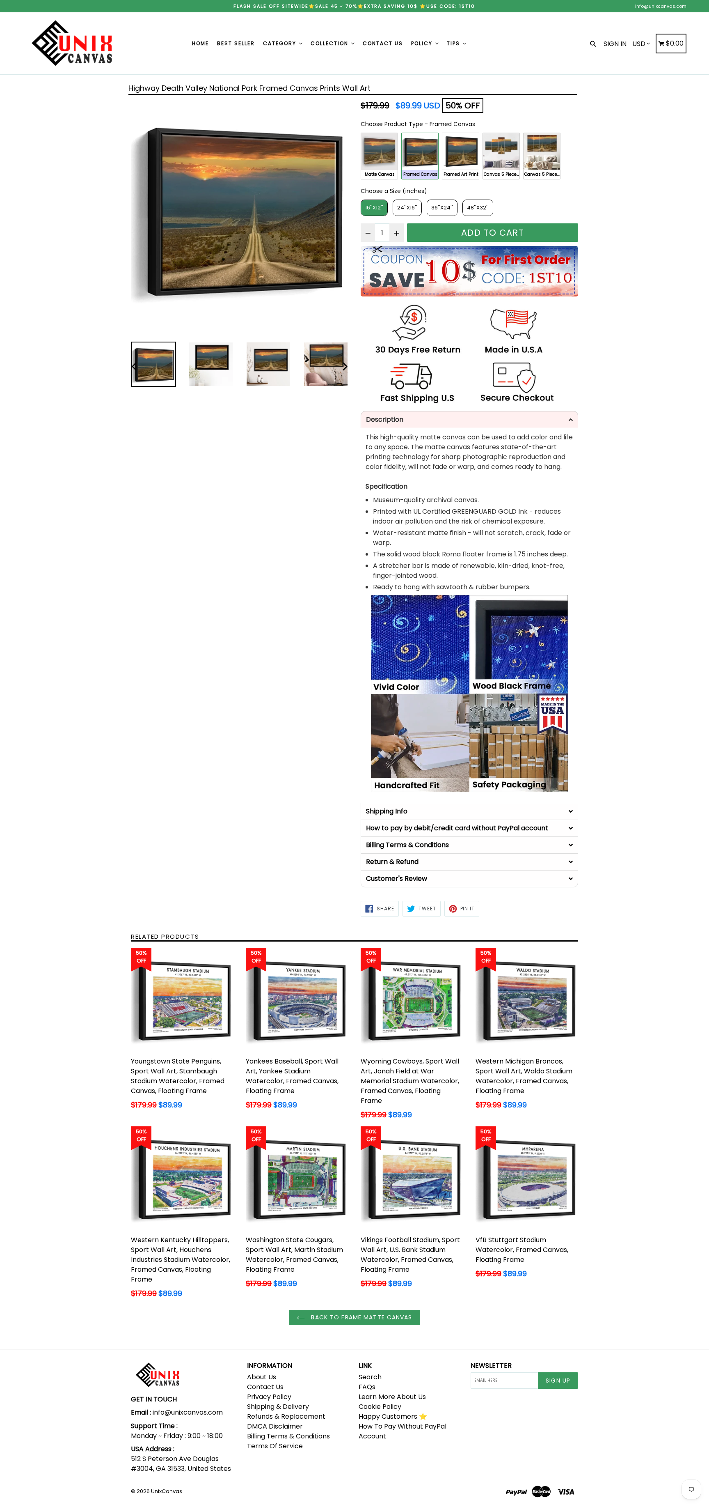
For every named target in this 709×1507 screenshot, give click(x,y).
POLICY (423, 43)
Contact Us (265, 1387)
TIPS (454, 43)
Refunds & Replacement (286, 1416)
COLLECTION (330, 43)
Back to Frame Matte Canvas (360, 1317)
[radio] (379, 156)
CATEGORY (280, 43)
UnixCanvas (166, 1491)
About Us (261, 1377)
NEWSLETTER (491, 1365)
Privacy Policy (269, 1396)
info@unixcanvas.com (660, 6)
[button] (469, 419)
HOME (200, 43)
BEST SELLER (236, 43)
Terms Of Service (275, 1446)
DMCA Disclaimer (275, 1426)
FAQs (367, 1387)
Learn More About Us (392, 1396)
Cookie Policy (380, 1406)
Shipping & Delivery (278, 1406)
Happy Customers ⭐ (393, 1416)
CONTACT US (383, 43)
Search (370, 1377)
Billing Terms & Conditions (288, 1436)
